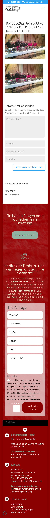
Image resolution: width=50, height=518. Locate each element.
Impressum (16, 504)
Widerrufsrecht (18, 512)
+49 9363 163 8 (22, 475)
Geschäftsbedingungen (22, 509)
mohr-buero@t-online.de (30, 481)
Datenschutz (17, 506)
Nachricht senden (32, 407)
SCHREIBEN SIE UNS (25, 235)
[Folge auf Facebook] (25, 430)
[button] (4, 513)
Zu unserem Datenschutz (29, 399)
